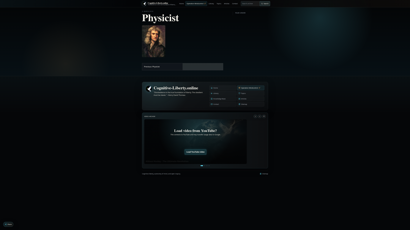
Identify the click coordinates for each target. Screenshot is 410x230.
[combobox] (250, 3)
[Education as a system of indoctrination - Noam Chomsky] (204, 165)
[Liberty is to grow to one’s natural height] (206, 165)
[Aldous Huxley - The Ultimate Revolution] (202, 165)
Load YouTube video (195, 152)
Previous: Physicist (152, 66)
